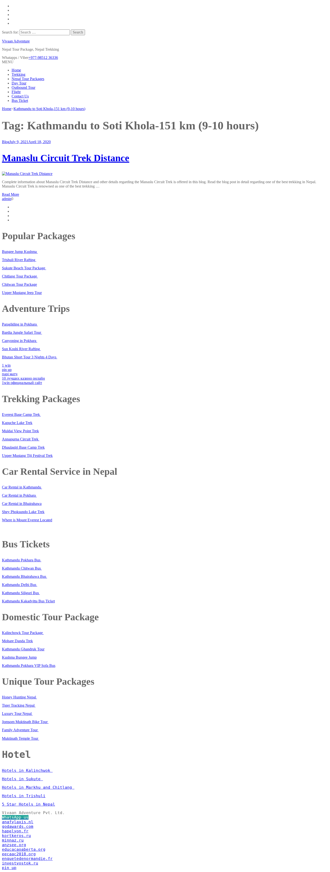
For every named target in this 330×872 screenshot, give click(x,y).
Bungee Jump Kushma (20, 252)
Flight (16, 92)
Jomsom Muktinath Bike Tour (25, 722)
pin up (7, 370)
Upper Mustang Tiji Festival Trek (27, 455)
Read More (10, 194)
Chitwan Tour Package (19, 284)
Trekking (18, 74)
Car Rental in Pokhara (19, 495)
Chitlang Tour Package (20, 276)
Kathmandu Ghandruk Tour (23, 649)
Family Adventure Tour (20, 730)
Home (16, 70)
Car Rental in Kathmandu (22, 487)
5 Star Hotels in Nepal (28, 804)
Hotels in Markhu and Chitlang (38, 787)
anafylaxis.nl (17, 822)
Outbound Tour (23, 87)
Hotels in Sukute (22, 779)
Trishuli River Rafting (19, 260)
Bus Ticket (20, 100)
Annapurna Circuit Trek (20, 439)
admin (6, 199)
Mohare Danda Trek (17, 641)
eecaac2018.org (19, 854)
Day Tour (19, 83)
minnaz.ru (13, 840)
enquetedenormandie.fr (27, 858)
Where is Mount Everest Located (27, 520)
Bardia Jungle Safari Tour (22, 332)
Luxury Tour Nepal (17, 714)
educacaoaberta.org (23, 849)
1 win (6, 365)
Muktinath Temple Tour (20, 738)
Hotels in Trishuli (23, 796)
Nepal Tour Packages (28, 79)
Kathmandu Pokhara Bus (21, 560)
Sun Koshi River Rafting (21, 349)
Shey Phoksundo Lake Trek (23, 512)
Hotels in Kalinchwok (27, 770)
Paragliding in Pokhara (20, 324)
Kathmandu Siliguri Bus (21, 593)
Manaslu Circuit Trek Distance (65, 158)
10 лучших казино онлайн (23, 378)
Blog (5, 142)
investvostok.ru (20, 863)
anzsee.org (14, 845)
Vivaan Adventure (16, 41)
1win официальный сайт (22, 383)
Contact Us (20, 96)
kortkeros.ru (16, 835)
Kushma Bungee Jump (19, 657)
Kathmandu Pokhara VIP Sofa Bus (28, 665)
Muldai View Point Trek (20, 431)
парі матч (9, 374)
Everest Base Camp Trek (21, 414)
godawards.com (17, 826)
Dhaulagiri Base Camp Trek (23, 447)
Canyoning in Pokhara (19, 341)
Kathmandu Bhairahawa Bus (24, 576)
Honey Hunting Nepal (19, 697)
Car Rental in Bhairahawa (22, 504)
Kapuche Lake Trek (17, 423)
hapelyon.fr (15, 831)
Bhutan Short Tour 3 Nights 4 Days (29, 357)
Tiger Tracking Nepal (19, 705)
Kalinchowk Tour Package (23, 633)
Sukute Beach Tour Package (24, 268)
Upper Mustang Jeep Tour (22, 293)
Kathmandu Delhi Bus (19, 585)
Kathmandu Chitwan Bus (22, 568)
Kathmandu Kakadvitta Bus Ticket (28, 601)
